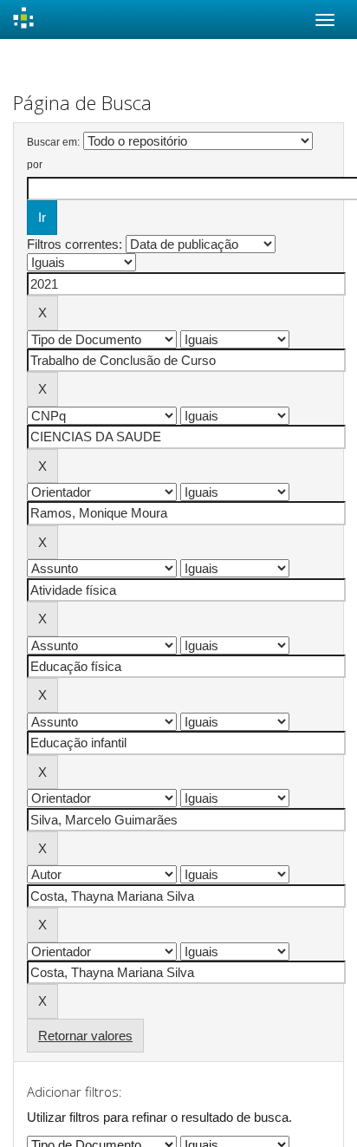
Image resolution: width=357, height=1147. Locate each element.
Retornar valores (85, 1035)
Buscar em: (53, 142)
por (34, 165)
